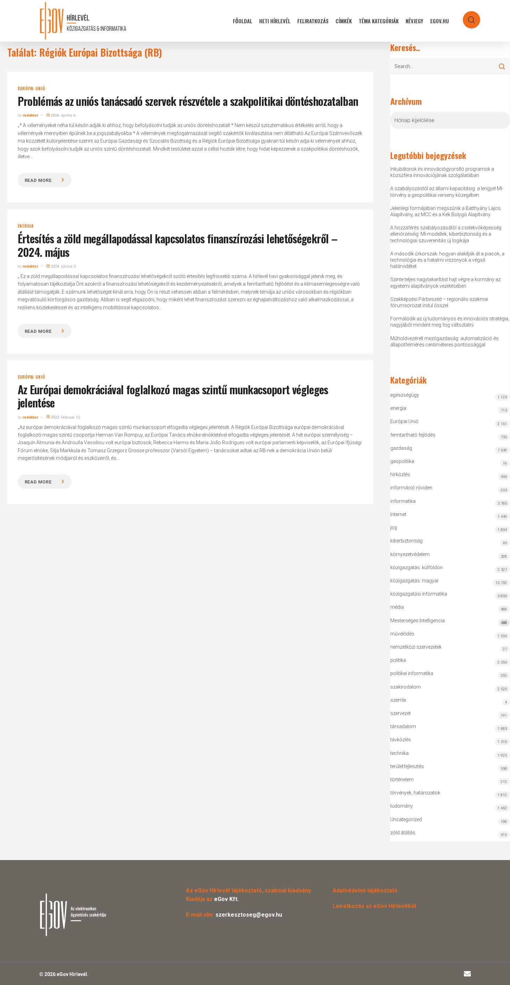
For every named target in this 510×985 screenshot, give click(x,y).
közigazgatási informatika (418, 594)
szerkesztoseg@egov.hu (248, 914)
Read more (38, 180)
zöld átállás (402, 832)
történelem (402, 779)
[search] (467, 16)
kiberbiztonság (406, 541)
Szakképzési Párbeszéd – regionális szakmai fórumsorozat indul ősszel (439, 302)
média (397, 607)
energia (26, 226)
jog (393, 527)
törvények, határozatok (415, 792)
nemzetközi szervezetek (416, 647)
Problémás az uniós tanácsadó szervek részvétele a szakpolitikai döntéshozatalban (188, 101)
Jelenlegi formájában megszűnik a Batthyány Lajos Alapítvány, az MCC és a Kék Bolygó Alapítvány (445, 211)
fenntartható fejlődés (412, 435)
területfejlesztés (407, 766)
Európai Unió (31, 88)
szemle (398, 700)
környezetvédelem (410, 554)
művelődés (402, 634)
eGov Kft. (226, 899)
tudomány (401, 806)
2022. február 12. (65, 417)
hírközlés (400, 474)
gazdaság (401, 448)
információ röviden (411, 487)
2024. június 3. (63, 266)
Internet (398, 514)
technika (399, 753)
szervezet (400, 713)
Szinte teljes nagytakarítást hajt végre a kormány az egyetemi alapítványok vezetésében (445, 282)
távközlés (400, 739)
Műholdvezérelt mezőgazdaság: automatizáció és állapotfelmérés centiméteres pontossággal (444, 341)
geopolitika (402, 461)
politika (398, 660)
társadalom (403, 726)
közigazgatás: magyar (414, 580)
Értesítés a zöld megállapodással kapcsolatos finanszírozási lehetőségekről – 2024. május (177, 245)
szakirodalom (405, 687)
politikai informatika (411, 673)
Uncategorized (406, 819)
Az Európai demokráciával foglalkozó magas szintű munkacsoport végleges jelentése (173, 396)
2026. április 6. (63, 115)
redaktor (30, 115)
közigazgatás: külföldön (416, 567)
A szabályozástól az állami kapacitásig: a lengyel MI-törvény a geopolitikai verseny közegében (446, 191)
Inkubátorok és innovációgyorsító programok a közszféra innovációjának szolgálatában (442, 172)
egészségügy (404, 395)
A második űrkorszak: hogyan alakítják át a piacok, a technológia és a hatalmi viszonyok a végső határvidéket (447, 260)
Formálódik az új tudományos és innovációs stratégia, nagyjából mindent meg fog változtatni (449, 322)
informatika (403, 501)
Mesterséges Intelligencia (448, 621)
